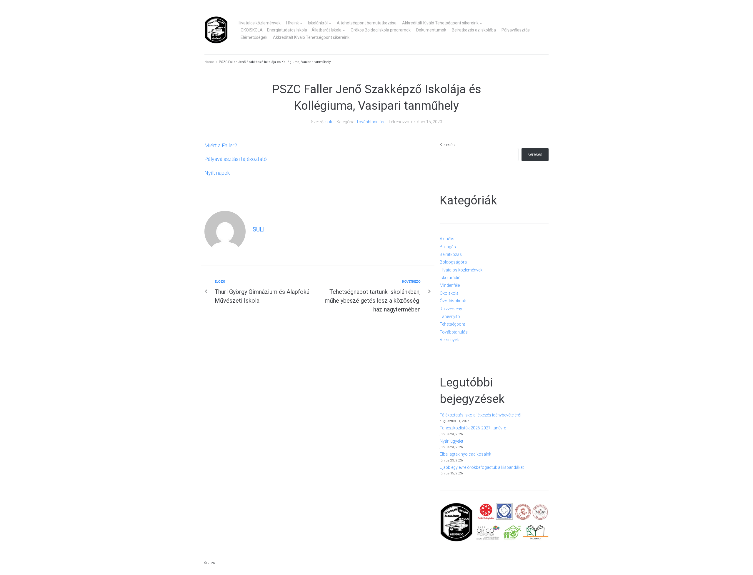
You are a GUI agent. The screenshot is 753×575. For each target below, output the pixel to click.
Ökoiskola (449, 293)
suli (328, 121)
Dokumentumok (431, 30)
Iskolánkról (318, 23)
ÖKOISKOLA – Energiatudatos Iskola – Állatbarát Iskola (291, 30)
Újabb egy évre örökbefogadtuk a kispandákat (482, 467)
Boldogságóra (453, 262)
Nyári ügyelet (451, 441)
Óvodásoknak (453, 301)
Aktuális (447, 238)
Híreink (292, 23)
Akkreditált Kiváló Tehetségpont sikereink (440, 23)
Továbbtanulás (370, 121)
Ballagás (448, 246)
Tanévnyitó (450, 316)
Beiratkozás (451, 254)
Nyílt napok (217, 173)
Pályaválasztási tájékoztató (235, 159)
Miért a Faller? (220, 145)
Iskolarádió (450, 277)
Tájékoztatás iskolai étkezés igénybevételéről (480, 415)
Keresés (447, 144)
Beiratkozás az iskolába (474, 30)
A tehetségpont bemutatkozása (367, 23)
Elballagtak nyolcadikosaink (465, 454)
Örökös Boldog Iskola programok (381, 30)
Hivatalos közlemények (259, 23)
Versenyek (449, 339)
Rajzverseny (451, 308)
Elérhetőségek (254, 37)
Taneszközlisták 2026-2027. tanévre (473, 428)
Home (209, 62)
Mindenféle (450, 285)
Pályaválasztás (516, 30)
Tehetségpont (452, 324)
